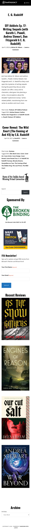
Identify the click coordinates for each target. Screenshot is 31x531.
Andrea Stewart (15, 112)
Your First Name (9, 267)
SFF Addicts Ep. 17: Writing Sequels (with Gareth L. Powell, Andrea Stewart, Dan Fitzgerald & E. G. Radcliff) (15, 34)
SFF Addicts (17, 117)
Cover (22, 154)
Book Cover (16, 154)
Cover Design (16, 156)
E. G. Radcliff (20, 115)
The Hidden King (7, 166)
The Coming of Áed (21, 163)
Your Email (7, 275)
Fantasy (9, 161)
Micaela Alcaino (18, 161)
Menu (27, 3)
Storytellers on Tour (8, 163)
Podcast (11, 110)
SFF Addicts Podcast (21, 110)
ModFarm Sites (24, 526)
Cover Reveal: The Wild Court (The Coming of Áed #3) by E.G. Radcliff (15, 131)
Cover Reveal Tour (12, 158)
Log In (16, 527)
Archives (4, 511)
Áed (11, 154)
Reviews (11, 151)
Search (4, 189)
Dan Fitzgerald (11, 115)
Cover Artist (8, 156)
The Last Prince (17, 166)
